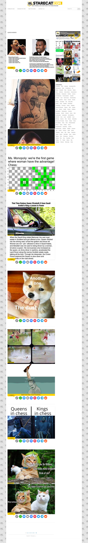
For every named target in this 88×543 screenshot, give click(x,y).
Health (64, 109)
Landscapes (58, 115)
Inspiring (70, 111)
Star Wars (66, 134)
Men (66, 118)
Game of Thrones (59, 107)
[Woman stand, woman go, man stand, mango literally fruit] (76, 70)
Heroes (68, 109)
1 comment (11, 67)
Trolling (57, 140)
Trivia (73, 138)
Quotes (69, 126)
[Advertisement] (44, 20)
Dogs (57, 99)
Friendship (70, 103)
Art (72, 88)
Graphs (73, 107)
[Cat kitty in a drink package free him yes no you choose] (68, 45)
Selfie (69, 130)
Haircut (60, 109)
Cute (61, 97)
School (60, 130)
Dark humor (66, 97)
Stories (74, 134)
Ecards (69, 99)
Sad (56, 130)
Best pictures (32, 8)
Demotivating (73, 97)
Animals (66, 86)
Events (73, 99)
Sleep (69, 132)
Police (61, 124)
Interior (62, 113)
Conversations (66, 95)
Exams (57, 101)
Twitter (63, 140)
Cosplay (72, 95)
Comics (73, 93)
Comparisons (58, 95)
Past (67, 122)
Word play (67, 141)
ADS (62, 86)
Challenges (58, 93)
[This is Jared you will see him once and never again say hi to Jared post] (68, 78)
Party (63, 122)
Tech (61, 136)
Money (69, 118)
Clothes (69, 93)
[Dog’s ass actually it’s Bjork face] (76, 53)
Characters (64, 93)
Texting (57, 138)
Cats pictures (74, 91)
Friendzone (58, 105)
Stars (70, 134)
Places (57, 124)
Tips (61, 138)
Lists (61, 116)
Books (74, 89)
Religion (64, 128)
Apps (63, 88)
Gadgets (72, 105)
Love (73, 116)
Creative (57, 97)
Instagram (58, 113)
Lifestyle (57, 116)
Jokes (71, 113)
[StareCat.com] (44, 4)
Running (73, 128)
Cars (57, 91)
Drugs (65, 99)
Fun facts (64, 105)
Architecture (68, 88)
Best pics (70, 89)
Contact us (41, 8)
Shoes (72, 130)
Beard (57, 89)
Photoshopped (72, 122)
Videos (67, 140)
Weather (57, 141)
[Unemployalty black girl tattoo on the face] (60, 61)
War (71, 140)
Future (68, 105)
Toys (64, 138)
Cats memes (67, 91)
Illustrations (58, 111)
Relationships (58, 128)
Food (61, 103)
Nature (70, 120)
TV (60, 140)
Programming (58, 126)
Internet (67, 113)
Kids (75, 113)
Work (72, 141)
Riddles (68, 128)
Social (57, 134)
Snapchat (73, 132)
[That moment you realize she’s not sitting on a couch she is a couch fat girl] (68, 53)
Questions (65, 126)
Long (65, 116)
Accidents (58, 86)
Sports (61, 134)
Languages (64, 115)
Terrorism (71, 136)
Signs (62, 132)
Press (69, 124)
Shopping (58, 132)
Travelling (68, 138)
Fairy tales (70, 101)
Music (66, 120)
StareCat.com (11, 8)
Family (57, 103)
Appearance (58, 88)
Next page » (31, 536)
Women (62, 141)
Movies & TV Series (60, 120)
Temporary (65, 136)
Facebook (62, 101)
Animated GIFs (72, 86)
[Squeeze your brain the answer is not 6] (60, 45)
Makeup (57, 118)
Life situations (71, 115)
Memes (62, 118)
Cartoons (61, 91)
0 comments (11, 145)
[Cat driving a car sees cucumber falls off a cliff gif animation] (60, 78)
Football (64, 103)
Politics (65, 124)
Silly (65, 132)
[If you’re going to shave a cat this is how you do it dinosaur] (76, 78)
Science (64, 130)
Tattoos (57, 136)
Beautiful (61, 89)
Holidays (73, 109)
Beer (65, 89)
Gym (57, 109)
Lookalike (69, 116)
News (74, 120)
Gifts (70, 107)
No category (58, 122)
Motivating (74, 118)
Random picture (21, 8)
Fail (66, 101)
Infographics (64, 111)
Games (66, 107)
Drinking (61, 99)
